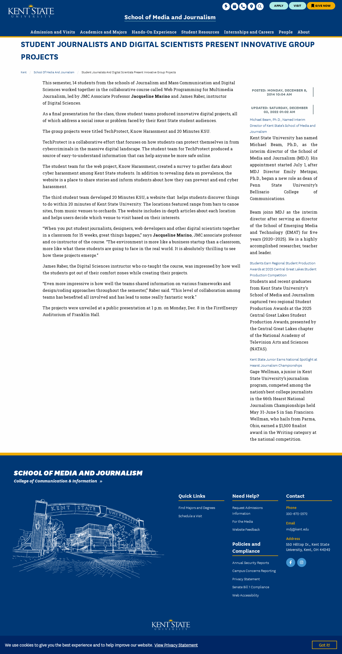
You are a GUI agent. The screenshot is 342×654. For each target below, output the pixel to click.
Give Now (322, 5)
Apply (278, 5)
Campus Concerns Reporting (254, 570)
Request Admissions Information (247, 510)
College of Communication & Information (55, 480)
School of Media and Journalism (170, 16)
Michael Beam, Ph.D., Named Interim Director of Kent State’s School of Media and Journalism (282, 125)
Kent (24, 72)
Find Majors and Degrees (197, 507)
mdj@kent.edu (297, 529)
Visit (297, 5)
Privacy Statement (246, 578)
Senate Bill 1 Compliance (250, 586)
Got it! (324, 644)
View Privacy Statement (176, 644)
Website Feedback (246, 529)
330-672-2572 (296, 513)
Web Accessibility (245, 595)
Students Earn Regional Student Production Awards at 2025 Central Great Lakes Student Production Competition (283, 269)
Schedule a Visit (190, 515)
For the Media (242, 521)
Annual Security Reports (250, 562)
